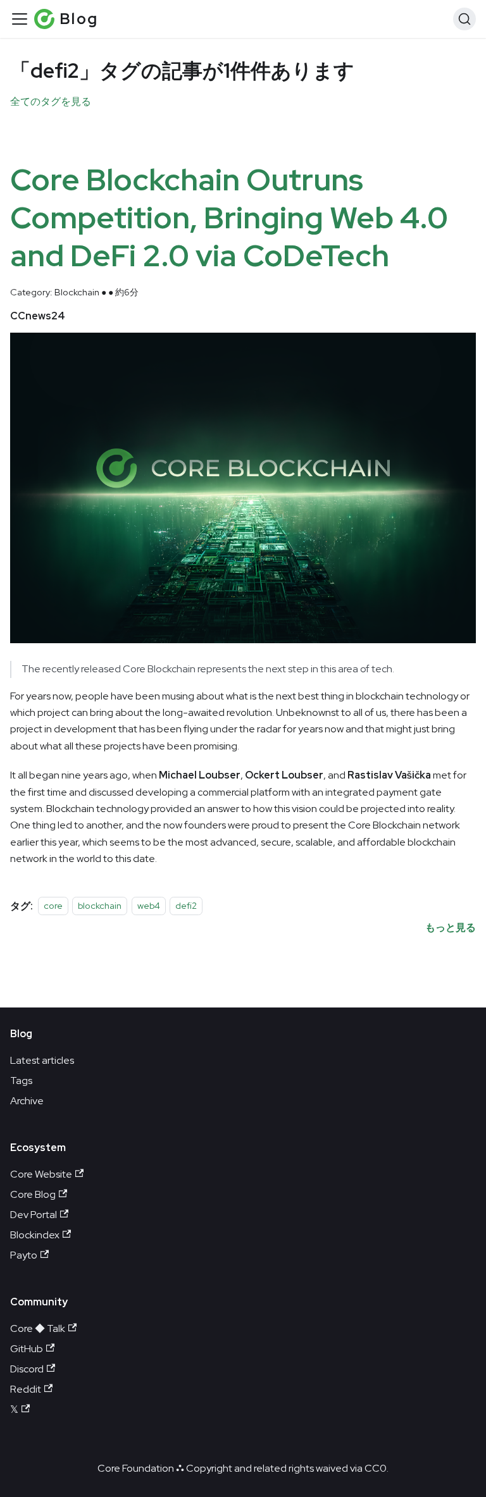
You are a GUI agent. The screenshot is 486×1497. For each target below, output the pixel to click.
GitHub (26, 1348)
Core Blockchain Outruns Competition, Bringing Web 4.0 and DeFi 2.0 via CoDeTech (229, 217)
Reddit (25, 1389)
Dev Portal (33, 1214)
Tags (21, 1080)
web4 (148, 906)
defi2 (186, 906)
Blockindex (34, 1234)
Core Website (41, 1174)
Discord (27, 1369)
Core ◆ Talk (37, 1328)
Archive (27, 1100)
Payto (23, 1255)
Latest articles (42, 1060)
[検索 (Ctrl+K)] (464, 19)
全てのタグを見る (50, 101)
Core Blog (33, 1194)
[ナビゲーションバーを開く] (19, 18)
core (53, 906)
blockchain (100, 906)
